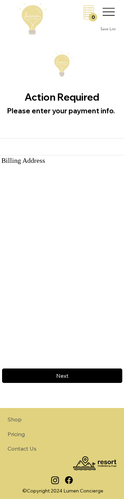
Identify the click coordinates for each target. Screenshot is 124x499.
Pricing (16, 434)
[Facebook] (69, 480)
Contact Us (22, 448)
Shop (15, 419)
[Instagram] (55, 480)
